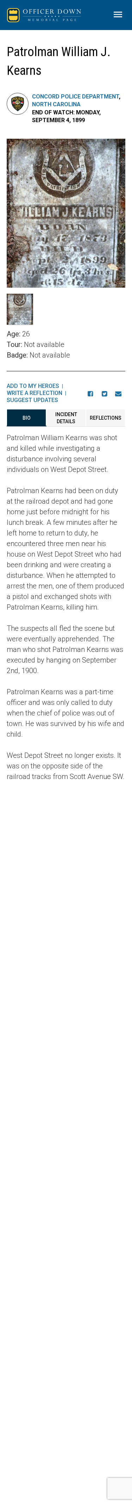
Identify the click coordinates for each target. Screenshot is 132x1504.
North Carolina (56, 104)
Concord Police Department (75, 96)
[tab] (26, 417)
